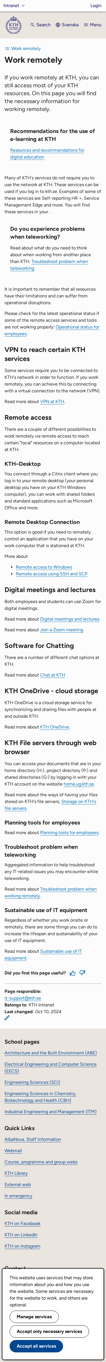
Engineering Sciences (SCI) (32, 1082)
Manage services (34, 1316)
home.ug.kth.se (79, 784)
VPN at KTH (52, 401)
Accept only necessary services (49, 1331)
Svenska (70, 24)
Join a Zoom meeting (61, 629)
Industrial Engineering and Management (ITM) (51, 1111)
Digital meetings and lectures (69, 619)
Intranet (11, 5)
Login (95, 5)
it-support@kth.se (23, 998)
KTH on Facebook (22, 1223)
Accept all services (36, 1346)
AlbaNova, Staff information (33, 1139)
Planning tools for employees (69, 832)
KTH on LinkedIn (21, 1234)
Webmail (13, 1150)
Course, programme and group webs (41, 1162)
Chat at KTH (52, 675)
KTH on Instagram (22, 1246)
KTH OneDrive (54, 727)
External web (18, 1184)
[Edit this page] (7, 1017)
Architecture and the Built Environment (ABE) (51, 1053)
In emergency (18, 1195)
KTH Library (16, 1173)
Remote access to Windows (44, 567)
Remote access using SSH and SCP (51, 573)
